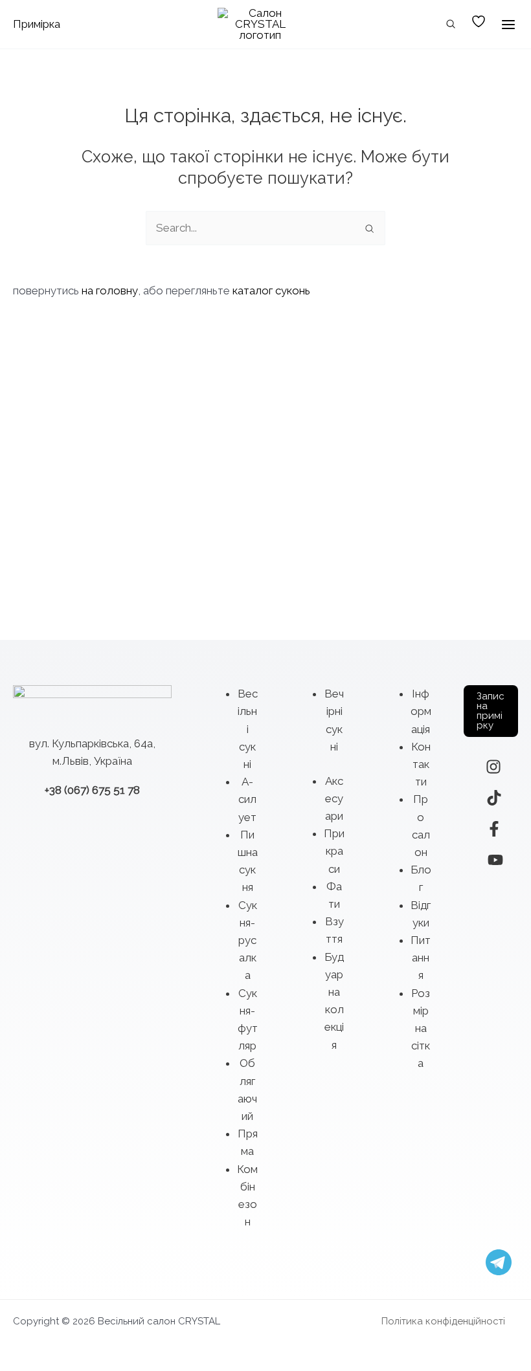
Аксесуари (334, 798)
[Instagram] (493, 766)
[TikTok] (494, 797)
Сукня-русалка (247, 940)
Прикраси (334, 851)
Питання (421, 958)
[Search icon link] (451, 25)
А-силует (247, 799)
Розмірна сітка (420, 1028)
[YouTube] (495, 859)
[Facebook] (494, 828)
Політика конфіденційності (443, 1321)
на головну (110, 290)
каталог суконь (271, 290)
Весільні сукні (248, 729)
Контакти (421, 764)
